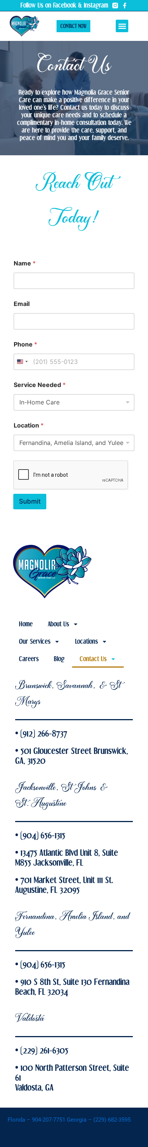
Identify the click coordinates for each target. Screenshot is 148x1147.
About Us (58, 624)
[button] (122, 26)
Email (22, 303)
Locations (86, 641)
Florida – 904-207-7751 (37, 1119)
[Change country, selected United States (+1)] (22, 362)
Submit (30, 501)
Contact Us (93, 658)
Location (29, 425)
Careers (29, 658)
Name (25, 263)
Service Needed (40, 385)
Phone (25, 344)
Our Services (34, 641)
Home (26, 624)
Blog (59, 658)
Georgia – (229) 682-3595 (99, 1119)
